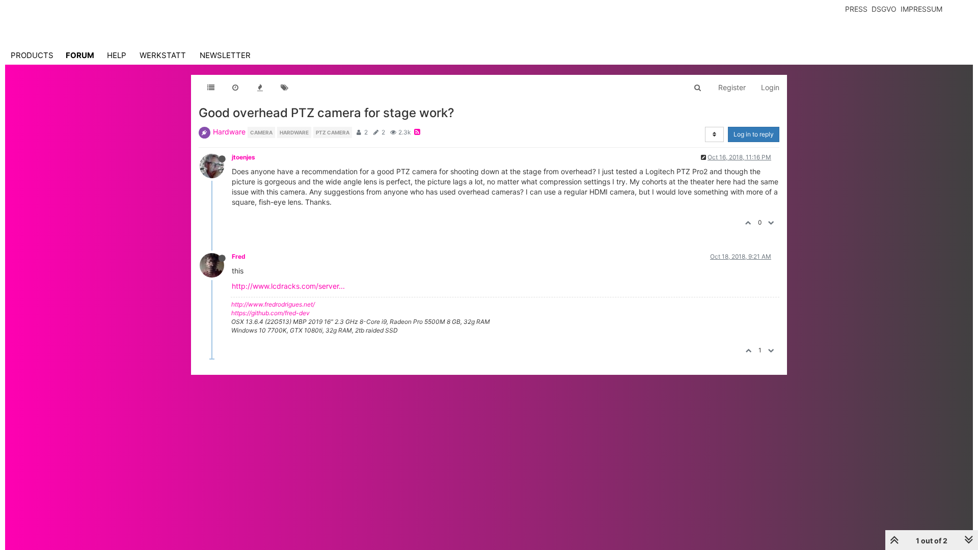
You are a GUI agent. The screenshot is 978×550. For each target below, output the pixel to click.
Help (116, 55)
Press (856, 9)
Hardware (229, 131)
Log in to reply (754, 134)
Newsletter (225, 55)
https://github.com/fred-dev (270, 313)
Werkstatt (163, 55)
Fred (239, 256)
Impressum (921, 9)
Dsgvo (884, 9)
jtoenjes (243, 157)
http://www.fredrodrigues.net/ (273, 304)
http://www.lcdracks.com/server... (288, 286)
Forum (80, 55)
